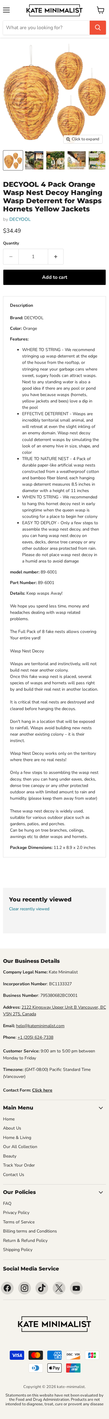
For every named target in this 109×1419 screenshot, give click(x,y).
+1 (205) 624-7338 (35, 1037)
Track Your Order (19, 1165)
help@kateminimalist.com (40, 1026)
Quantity (11, 243)
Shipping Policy (17, 1250)
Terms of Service (19, 1222)
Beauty (9, 1156)
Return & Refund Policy (25, 1240)
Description (21, 305)
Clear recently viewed (29, 909)
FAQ (7, 1203)
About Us (12, 1128)
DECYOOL (20, 219)
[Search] (98, 28)
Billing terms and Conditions (30, 1231)
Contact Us (13, 1175)
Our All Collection (20, 1147)
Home (9, 1119)
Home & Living (17, 1137)
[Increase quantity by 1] (56, 257)
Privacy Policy (16, 1213)
